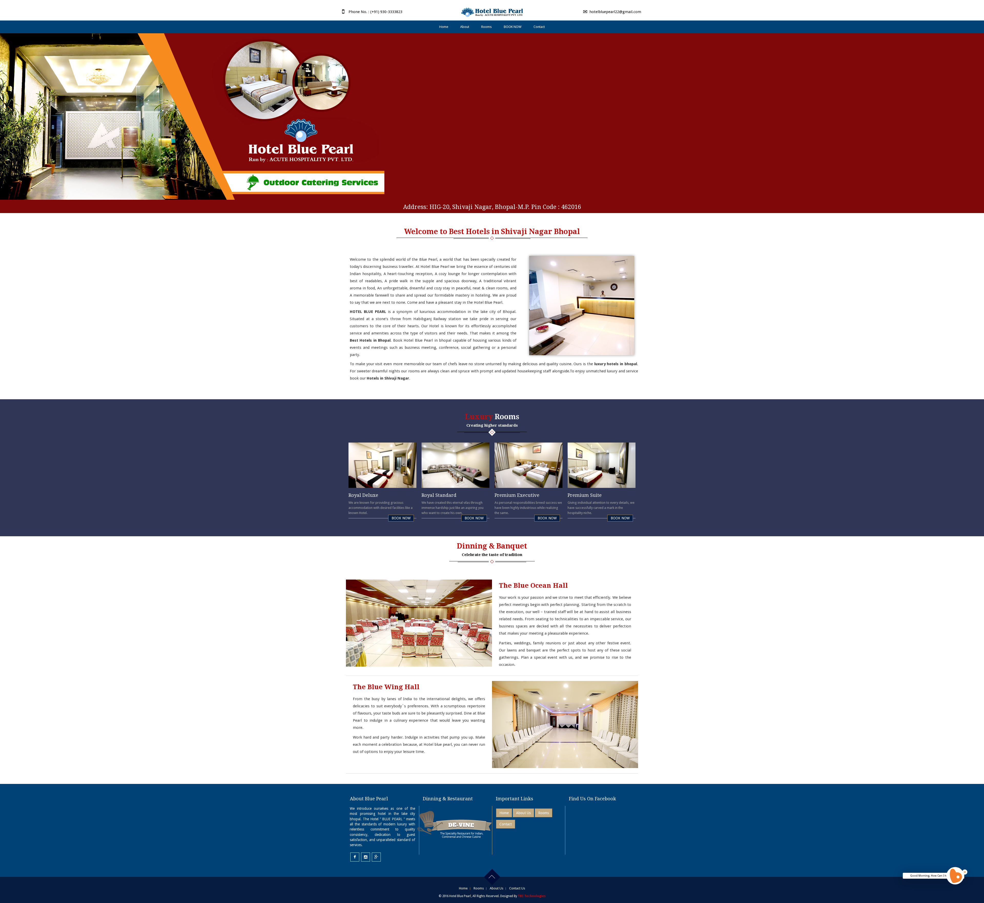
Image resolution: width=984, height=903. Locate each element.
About (464, 27)
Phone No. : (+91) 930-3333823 (375, 11)
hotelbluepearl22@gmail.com (615, 11)
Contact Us (517, 888)
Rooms (486, 27)
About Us (523, 813)
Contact (539, 27)
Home (443, 27)
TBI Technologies (532, 896)
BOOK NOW (512, 27)
